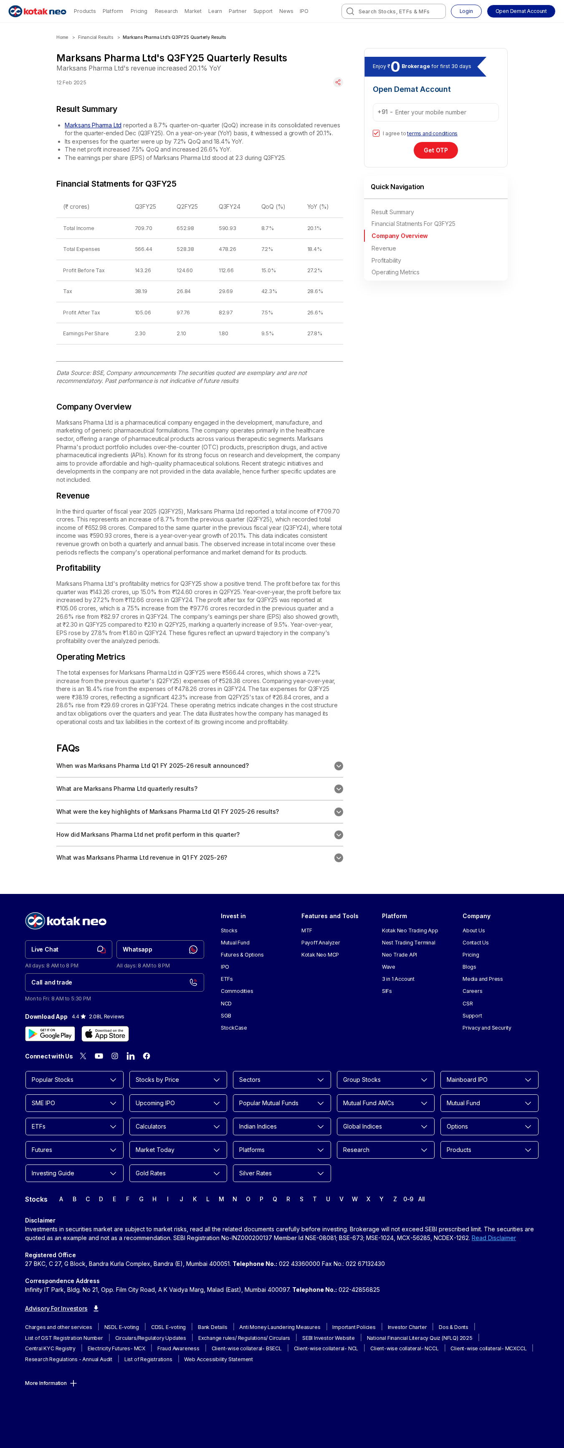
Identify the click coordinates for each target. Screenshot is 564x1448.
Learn (215, 11)
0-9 (408, 1198)
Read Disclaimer (494, 1237)
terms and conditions (432, 133)
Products (85, 11)
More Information (46, 1383)
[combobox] (393, 11)
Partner (238, 11)
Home (62, 37)
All (421, 1198)
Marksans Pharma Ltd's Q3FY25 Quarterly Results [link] (174, 37)
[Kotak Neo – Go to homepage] (37, 11)
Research (166, 11)
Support (263, 11)
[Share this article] (338, 82)
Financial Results (95, 37)
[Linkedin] (130, 1056)
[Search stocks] (350, 11)
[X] (83, 1056)
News (286, 11)
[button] (521, 11)
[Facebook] (146, 1056)
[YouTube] (99, 1056)
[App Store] (105, 1034)
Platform (113, 11)
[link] (68, 949)
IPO (304, 11)
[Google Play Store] (50, 1034)
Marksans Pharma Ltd (93, 125)
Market (193, 11)
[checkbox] (376, 133)
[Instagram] (115, 1056)
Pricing (139, 11)
